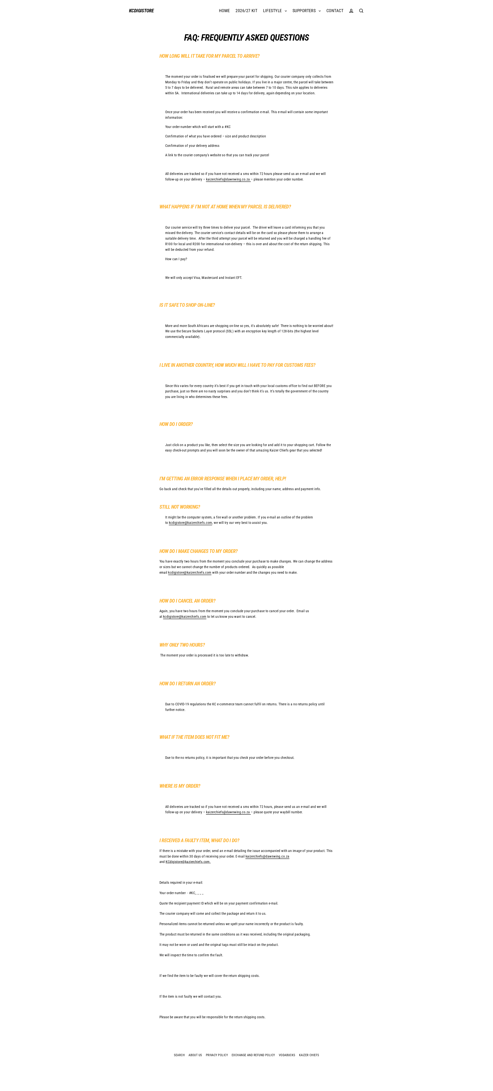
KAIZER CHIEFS (309, 1055)
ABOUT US (195, 1055)
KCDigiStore (141, 10)
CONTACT (334, 10)
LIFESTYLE (273, 10)
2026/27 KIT (246, 10)
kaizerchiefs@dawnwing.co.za (228, 179)
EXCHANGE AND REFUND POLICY (253, 1055)
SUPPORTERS (305, 10)
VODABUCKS (287, 1055)
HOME (224, 10)
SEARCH (179, 1055)
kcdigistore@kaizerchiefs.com (190, 523)
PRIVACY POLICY (217, 1055)
